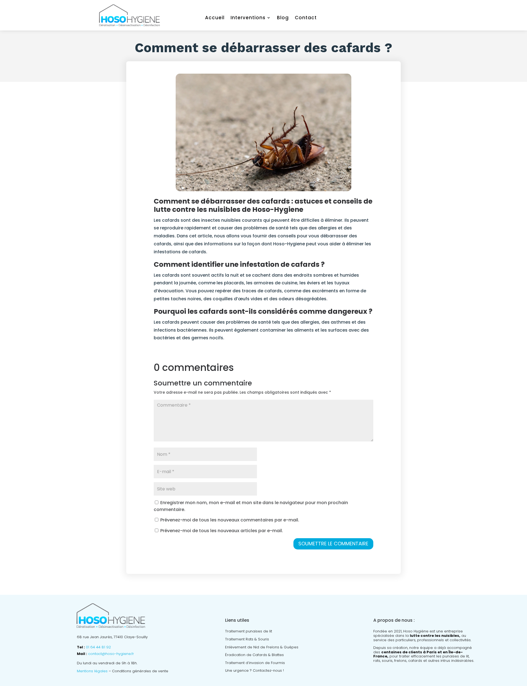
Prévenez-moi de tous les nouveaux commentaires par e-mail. (229, 520)
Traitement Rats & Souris (247, 639)
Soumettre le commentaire (333, 543)
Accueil (215, 18)
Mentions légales (92, 671)
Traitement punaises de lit (248, 631)
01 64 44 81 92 (98, 647)
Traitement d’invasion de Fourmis (255, 662)
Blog (283, 18)
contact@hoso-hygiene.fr (111, 653)
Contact (306, 18)
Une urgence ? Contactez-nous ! (254, 670)
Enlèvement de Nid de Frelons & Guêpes (261, 647)
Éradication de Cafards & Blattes (254, 654)
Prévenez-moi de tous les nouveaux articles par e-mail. (221, 530)
